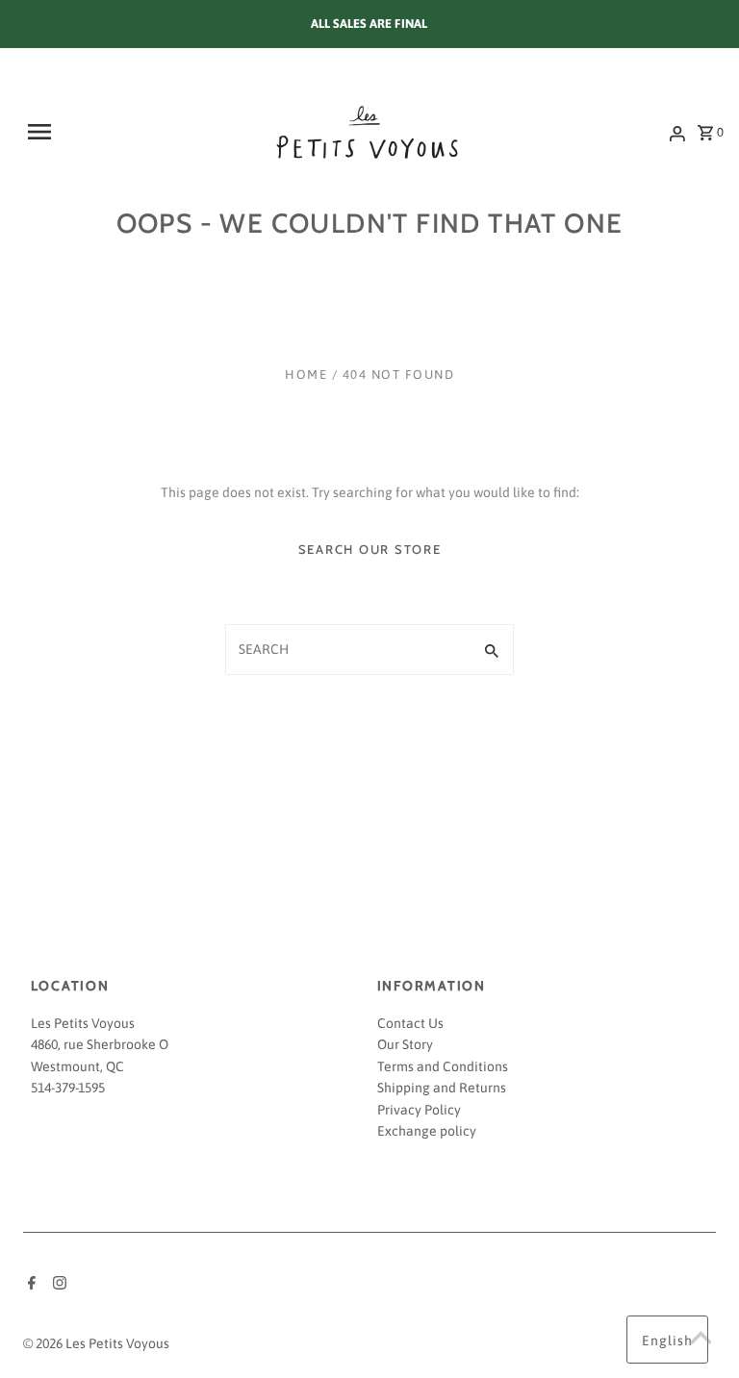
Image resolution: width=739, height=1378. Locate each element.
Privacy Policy (419, 1109)
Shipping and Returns (441, 1087)
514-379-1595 (68, 1087)
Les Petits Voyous (83, 1023)
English (667, 1340)
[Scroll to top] (700, 1339)
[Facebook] (29, 1284)
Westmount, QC (77, 1066)
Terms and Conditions (442, 1066)
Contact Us (410, 1023)
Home (306, 374)
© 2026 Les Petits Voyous (96, 1343)
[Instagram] (57, 1284)
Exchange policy (426, 1131)
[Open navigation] (85, 132)
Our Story (405, 1044)
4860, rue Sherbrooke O (99, 1044)
